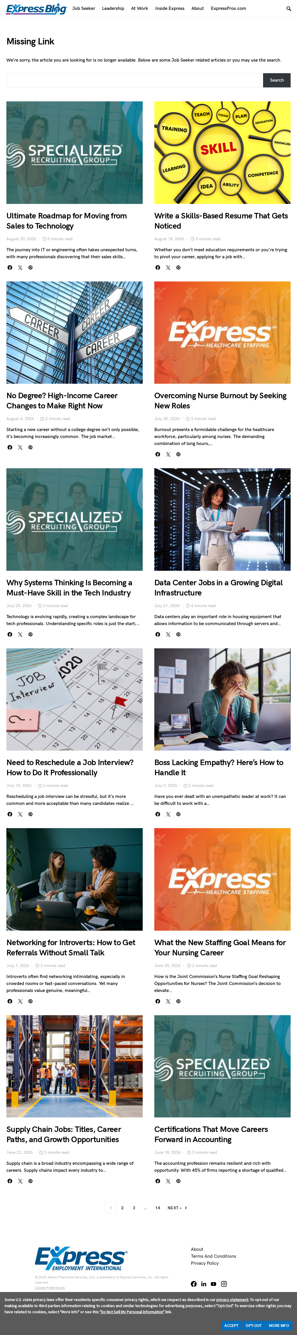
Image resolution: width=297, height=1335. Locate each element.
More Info (279, 1325)
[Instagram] (224, 1284)
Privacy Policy (205, 1263)
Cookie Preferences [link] (50, 1288)
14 (157, 1207)
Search (277, 80)
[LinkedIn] (203, 1284)
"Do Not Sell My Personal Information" (132, 1311)
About (197, 1249)
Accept (231, 1325)
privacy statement (232, 1299)
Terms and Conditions (213, 1256)
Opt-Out (254, 1325)
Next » (175, 1207)
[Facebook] (194, 1284)
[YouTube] (213, 1284)
